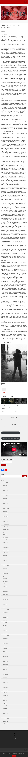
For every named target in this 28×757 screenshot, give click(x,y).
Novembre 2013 (6, 721)
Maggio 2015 (5, 674)
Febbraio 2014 (5, 713)
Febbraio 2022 (5, 563)
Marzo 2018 (5, 604)
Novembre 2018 (6, 589)
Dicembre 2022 (6, 547)
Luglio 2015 (5, 669)
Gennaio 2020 (5, 570)
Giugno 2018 (5, 596)
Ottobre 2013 (5, 723)
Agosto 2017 (5, 620)
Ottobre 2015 (5, 664)
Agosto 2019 (5, 576)
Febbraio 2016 (5, 653)
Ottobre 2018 (5, 591)
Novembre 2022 (6, 550)
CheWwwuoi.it (22, 753)
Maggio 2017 (5, 625)
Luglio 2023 (5, 534)
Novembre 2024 (6, 508)
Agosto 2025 (5, 495)
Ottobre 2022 (5, 552)
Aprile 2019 (5, 583)
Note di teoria (4, 29)
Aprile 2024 (5, 519)
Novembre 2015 (6, 661)
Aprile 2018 (5, 602)
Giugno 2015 (5, 672)
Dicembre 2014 (6, 687)
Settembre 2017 (6, 617)
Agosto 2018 (5, 594)
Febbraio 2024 (5, 521)
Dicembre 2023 (6, 524)
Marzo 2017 (5, 630)
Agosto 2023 (5, 532)
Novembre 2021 (6, 565)
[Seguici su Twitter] (15, 739)
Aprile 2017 (5, 627)
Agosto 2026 (5, 482)
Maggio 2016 (5, 646)
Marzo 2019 (5, 586)
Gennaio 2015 (5, 685)
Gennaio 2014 (5, 716)
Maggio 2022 (5, 557)
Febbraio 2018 (5, 607)
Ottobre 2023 (5, 526)
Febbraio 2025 (5, 503)
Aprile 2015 (5, 677)
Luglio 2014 (5, 700)
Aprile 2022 (5, 560)
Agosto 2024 (5, 513)
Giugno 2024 (5, 516)
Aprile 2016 (5, 648)
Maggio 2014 (5, 705)
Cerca (2, 474)
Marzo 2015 (5, 679)
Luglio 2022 (5, 555)
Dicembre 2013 (6, 718)
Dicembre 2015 (6, 659)
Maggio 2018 (5, 599)
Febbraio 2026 (5, 490)
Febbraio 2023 (5, 542)
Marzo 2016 (5, 651)
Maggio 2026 (5, 488)
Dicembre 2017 (6, 609)
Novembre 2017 (6, 612)
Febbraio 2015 (5, 682)
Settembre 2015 (6, 666)
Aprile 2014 (5, 708)
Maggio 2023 (5, 537)
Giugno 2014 (5, 703)
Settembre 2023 (6, 529)
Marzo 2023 (5, 539)
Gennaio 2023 (5, 545)
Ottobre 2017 (5, 615)
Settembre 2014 (6, 695)
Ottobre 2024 (5, 511)
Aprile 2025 (5, 500)
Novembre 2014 (6, 690)
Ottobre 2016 (5, 638)
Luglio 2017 (5, 622)
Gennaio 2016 (5, 656)
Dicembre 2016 (6, 635)
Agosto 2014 (5, 697)
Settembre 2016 (6, 640)
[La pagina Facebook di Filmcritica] (13, 739)
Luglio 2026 (5, 485)
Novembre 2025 (6, 493)
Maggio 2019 (5, 581)
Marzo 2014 (5, 710)
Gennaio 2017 (5, 633)
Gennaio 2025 (5, 506)
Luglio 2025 (5, 498)
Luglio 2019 (5, 578)
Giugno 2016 (5, 643)
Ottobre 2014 (5, 692)
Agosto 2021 (5, 568)
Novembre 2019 (6, 573)
